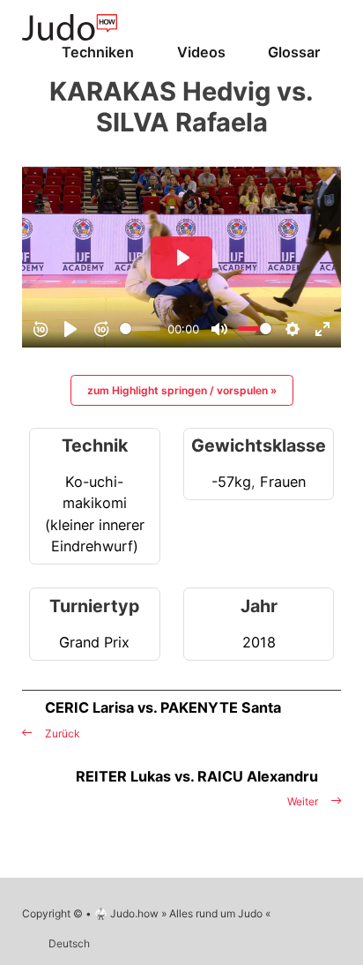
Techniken (98, 52)
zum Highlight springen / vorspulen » (182, 390)
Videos (201, 52)
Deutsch (69, 943)
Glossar (294, 52)
